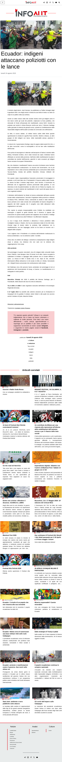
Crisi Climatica (39, 600)
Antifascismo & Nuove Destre (43, 566)
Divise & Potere (13, 738)
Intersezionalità (13, 744)
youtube (25, 330)
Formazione (12, 740)
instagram (17, 330)
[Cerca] (59, 2)
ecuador (31, 349)
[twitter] (53, 2)
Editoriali (38, 422)
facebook (44, 328)
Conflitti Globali (8, 600)
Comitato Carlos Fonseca (22, 308)
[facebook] (50, 2)
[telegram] (44, 2)
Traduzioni (12, 748)
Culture (31, 340)
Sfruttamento (12, 734)
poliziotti (31, 361)
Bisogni (11, 732)
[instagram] (47, 2)
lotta (31, 358)
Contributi (12, 736)
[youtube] (56, 2)
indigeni (31, 352)
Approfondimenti (35, 730)
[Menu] (3, 2)
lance (31, 355)
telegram (45, 326)
